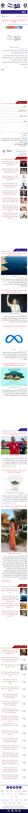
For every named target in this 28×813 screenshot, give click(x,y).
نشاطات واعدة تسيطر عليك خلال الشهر (10, 725)
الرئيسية (25, 16)
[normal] (4, 16)
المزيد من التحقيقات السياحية (8, 466)
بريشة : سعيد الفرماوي (10, 666)
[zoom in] (2, 16)
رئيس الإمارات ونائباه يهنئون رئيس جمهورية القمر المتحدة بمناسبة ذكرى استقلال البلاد (10, 216)
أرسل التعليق (23, 154)
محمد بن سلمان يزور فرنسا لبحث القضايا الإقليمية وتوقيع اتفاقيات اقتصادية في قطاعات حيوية (10, 614)
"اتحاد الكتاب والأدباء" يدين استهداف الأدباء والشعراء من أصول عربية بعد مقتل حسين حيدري (10, 719)
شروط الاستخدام (23, 136)
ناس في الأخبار (19, 16)
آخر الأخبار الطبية (6, 580)
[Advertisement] (14, 86)
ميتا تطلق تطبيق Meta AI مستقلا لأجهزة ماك (14, 326)
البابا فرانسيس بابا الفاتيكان (19, 50)
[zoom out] (7, 16)
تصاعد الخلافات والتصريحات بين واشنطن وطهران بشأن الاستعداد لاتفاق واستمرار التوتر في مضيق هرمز (9, 599)
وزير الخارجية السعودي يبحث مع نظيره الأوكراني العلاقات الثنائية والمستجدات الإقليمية (10, 209)
